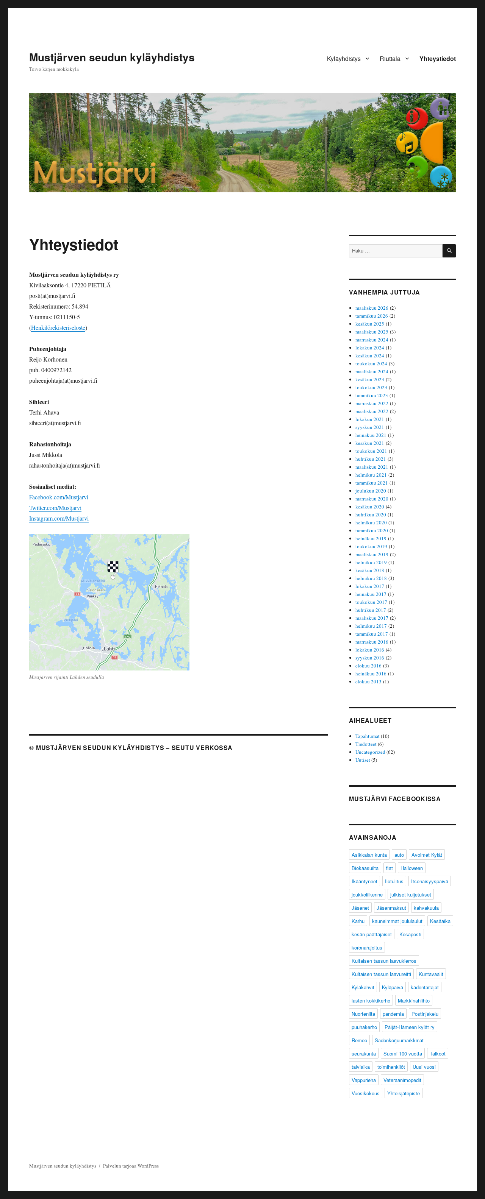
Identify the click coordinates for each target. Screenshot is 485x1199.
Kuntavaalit (431, 974)
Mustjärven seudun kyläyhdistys (112, 57)
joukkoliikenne (367, 894)
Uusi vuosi (424, 1066)
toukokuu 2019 (371, 546)
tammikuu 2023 (371, 395)
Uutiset (362, 759)
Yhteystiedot (437, 58)
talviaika (361, 1066)
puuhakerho (364, 1027)
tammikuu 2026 (371, 315)
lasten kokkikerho (371, 1000)
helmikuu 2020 (371, 522)
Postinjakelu (424, 1013)
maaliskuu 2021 (371, 466)
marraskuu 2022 (371, 403)
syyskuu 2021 (369, 427)
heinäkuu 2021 (370, 435)
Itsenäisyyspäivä (429, 881)
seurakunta (364, 1053)
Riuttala (390, 58)
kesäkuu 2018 (369, 570)
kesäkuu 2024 (369, 355)
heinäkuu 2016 (370, 673)
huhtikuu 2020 (370, 514)
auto (399, 854)
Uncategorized (370, 751)
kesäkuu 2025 (369, 323)
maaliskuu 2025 (371, 331)
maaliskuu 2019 (371, 554)
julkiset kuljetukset (410, 894)
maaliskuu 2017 (371, 617)
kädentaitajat (425, 987)
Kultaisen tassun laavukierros (384, 960)
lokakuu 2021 (369, 419)
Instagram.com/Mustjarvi (59, 518)
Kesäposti (410, 934)
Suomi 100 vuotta (402, 1053)
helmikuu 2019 (371, 562)
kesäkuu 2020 (369, 506)
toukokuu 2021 (371, 450)
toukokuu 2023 (371, 387)
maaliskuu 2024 (371, 371)
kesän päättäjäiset (372, 934)
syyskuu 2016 (369, 657)
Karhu (358, 921)
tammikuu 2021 (371, 482)
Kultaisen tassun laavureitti (381, 974)
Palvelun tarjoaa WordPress (131, 1165)
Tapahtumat (367, 736)
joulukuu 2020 (370, 490)
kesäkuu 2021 (369, 443)
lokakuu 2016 (369, 649)
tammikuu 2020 (371, 530)
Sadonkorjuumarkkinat (399, 1040)
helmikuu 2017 (371, 625)
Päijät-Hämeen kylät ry (410, 1027)
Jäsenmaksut (391, 907)
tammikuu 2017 (371, 633)
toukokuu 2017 (371, 602)
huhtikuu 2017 (370, 610)
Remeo (359, 1040)
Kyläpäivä (392, 987)
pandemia (393, 1013)
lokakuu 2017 (369, 586)
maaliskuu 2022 (371, 411)
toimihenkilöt (391, 1066)
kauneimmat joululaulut (397, 921)
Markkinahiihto (414, 1000)
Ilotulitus (394, 881)
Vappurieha (364, 1080)
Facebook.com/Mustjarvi (58, 497)
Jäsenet (360, 907)
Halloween (412, 868)
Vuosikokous (366, 1093)
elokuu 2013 (368, 681)
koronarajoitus (367, 947)
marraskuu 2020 (371, 498)
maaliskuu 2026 (371, 307)
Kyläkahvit (363, 987)
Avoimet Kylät (426, 854)
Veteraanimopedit (402, 1080)
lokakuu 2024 (369, 347)
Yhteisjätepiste (403, 1093)
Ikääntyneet (364, 881)
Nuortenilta (363, 1013)
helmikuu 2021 (371, 474)
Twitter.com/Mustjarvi (55, 507)
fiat (389, 868)
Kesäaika (440, 921)
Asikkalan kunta (369, 854)
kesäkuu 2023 (369, 379)
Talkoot (438, 1053)
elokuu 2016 (368, 665)
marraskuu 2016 (371, 641)
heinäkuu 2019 (370, 538)
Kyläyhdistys (344, 58)
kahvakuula (426, 907)
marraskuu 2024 (371, 339)
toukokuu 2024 (371, 363)
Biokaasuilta (365, 868)
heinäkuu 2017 (370, 594)
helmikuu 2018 (371, 578)
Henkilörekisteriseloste (58, 327)
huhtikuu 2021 (370, 458)
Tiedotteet (366, 744)
